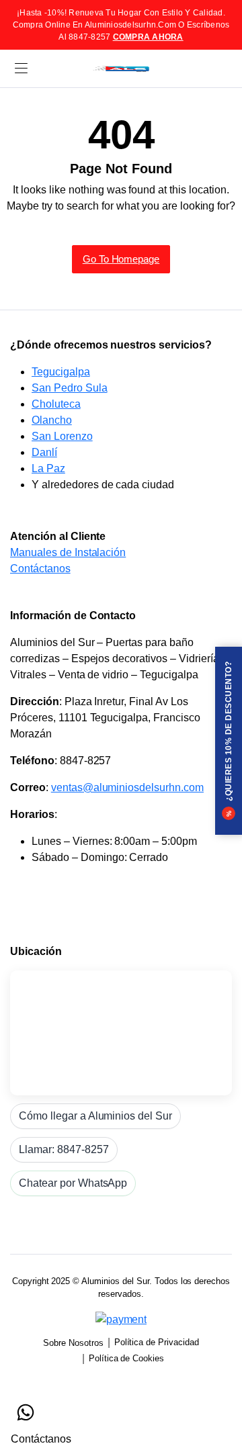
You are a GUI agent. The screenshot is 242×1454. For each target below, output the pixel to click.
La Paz (48, 468)
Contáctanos (40, 568)
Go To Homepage (121, 259)
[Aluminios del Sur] (121, 68)
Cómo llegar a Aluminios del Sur (95, 1116)
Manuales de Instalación (68, 552)
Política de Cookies (126, 1358)
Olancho (52, 420)
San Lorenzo (62, 436)
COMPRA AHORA (148, 37)
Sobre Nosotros (73, 1343)
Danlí (44, 452)
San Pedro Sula (70, 388)
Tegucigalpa (61, 371)
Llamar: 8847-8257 (64, 1149)
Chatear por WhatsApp (73, 1183)
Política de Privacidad (156, 1342)
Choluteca (56, 404)
